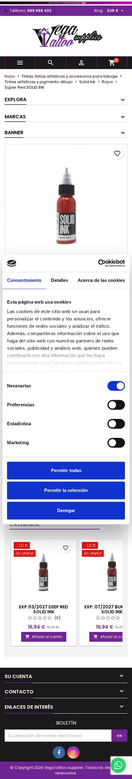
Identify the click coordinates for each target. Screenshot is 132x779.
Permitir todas (66, 470)
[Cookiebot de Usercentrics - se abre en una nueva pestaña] (98, 263)
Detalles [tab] (59, 280)
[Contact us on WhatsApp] (118, 765)
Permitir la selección (66, 490)
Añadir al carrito (43, 636)
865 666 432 (39, 10)
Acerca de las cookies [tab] (101, 280)
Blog (98, 10)
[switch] (116, 405)
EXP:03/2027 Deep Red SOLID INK (43, 609)
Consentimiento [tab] (24, 280)
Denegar (66, 510)
